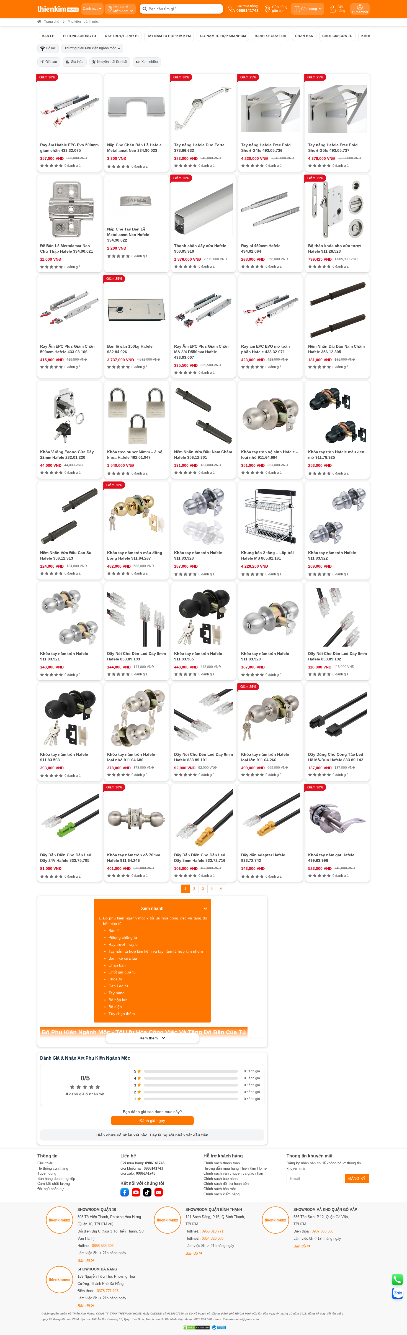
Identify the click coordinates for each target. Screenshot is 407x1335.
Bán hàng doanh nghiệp (56, 1179)
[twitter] (147, 1192)
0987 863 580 (322, 1231)
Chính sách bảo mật (220, 1189)
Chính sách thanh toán (222, 1163)
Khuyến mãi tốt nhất (111, 62)
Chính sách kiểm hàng (221, 1194)
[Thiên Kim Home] (58, 9)
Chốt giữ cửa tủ (337, 36)
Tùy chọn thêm (122, 1013)
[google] (158, 1192)
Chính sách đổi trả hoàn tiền (226, 1184)
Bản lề (48, 36)
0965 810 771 (212, 1231)
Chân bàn (304, 36)
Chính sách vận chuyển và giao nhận (233, 1173)
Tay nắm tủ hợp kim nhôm (223, 36)
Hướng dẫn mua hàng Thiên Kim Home (235, 1168)
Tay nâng (117, 993)
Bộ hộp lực (118, 1000)
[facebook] (124, 1192)
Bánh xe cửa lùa (270, 36)
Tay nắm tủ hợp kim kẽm (169, 36)
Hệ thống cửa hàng (52, 1168)
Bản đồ (84, 1260)
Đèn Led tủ (118, 986)
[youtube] (136, 1192)
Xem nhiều (149, 62)
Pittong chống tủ (79, 36)
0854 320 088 (212, 1238)
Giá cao (50, 62)
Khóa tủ (369, 36)
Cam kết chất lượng (53, 1184)
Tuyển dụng (46, 1173)
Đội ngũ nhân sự (50, 1189)
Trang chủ (51, 22)
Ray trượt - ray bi (121, 36)
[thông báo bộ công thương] (218, 1327)
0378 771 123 (108, 1291)
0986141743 (154, 1163)
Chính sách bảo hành (221, 1179)
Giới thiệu (45, 1163)
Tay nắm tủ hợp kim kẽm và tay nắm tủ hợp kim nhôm (156, 951)
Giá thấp (76, 62)
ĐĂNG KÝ (356, 1178)
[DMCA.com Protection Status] (195, 1327)
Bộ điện (115, 1007)
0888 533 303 (103, 1246)
